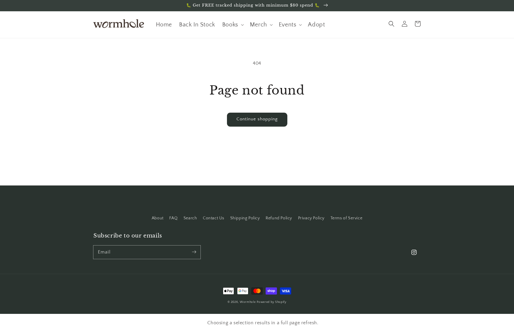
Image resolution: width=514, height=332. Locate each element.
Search (190, 218)
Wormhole (248, 302)
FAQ (173, 218)
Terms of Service (346, 218)
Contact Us (213, 218)
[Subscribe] (193, 252)
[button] (391, 23)
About (158, 218)
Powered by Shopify (271, 302)
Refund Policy (279, 218)
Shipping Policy (245, 218)
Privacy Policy (311, 218)
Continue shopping (257, 119)
